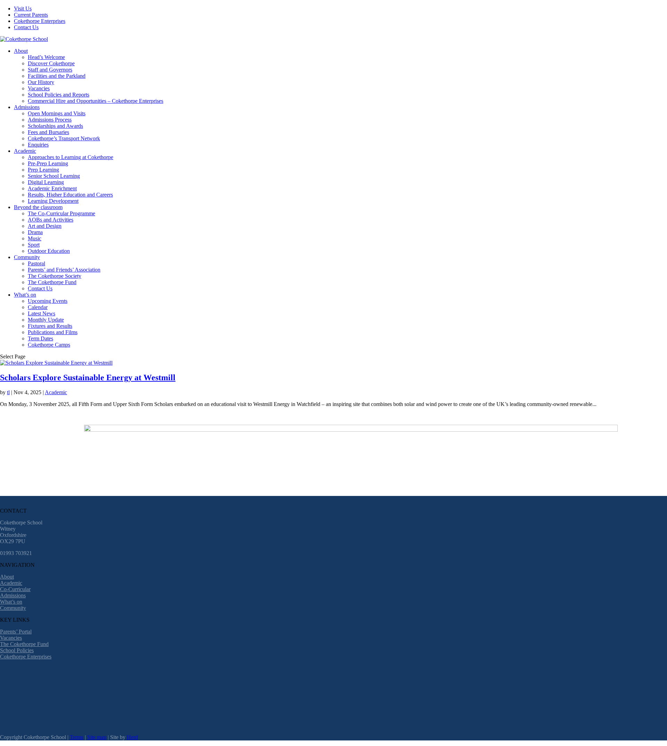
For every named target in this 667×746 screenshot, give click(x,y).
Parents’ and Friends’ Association (64, 270)
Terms (76, 737)
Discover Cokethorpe (51, 63)
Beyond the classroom (38, 207)
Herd (132, 737)
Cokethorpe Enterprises (39, 21)
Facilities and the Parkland (56, 76)
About (21, 51)
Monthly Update (46, 320)
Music (34, 238)
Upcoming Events (47, 301)
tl (8, 392)
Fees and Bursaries (48, 132)
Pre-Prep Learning (48, 163)
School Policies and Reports (58, 95)
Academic (25, 151)
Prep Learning (43, 170)
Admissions (27, 107)
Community (27, 257)
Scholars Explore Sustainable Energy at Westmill (87, 377)
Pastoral (36, 263)
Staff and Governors (50, 70)
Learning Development (53, 201)
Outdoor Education (49, 251)
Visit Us (23, 8)
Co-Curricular (15, 589)
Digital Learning (46, 182)
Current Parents (31, 15)
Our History (41, 82)
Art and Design (44, 226)
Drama (35, 232)
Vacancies (39, 88)
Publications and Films (52, 332)
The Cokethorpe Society (54, 276)
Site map (96, 737)
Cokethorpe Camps (49, 345)
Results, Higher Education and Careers (70, 195)
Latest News (41, 313)
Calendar (38, 307)
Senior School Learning (54, 176)
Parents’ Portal (16, 632)
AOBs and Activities (50, 220)
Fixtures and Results (50, 326)
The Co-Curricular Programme (61, 213)
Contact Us (26, 27)
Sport (34, 245)
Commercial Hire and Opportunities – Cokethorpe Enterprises (95, 101)
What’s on (25, 295)
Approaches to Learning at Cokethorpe (70, 157)
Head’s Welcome (46, 57)
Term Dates (40, 338)
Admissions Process (50, 120)
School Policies (17, 650)
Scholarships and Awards (55, 126)
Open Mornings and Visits (56, 113)
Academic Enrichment (52, 188)
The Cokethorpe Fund (52, 282)
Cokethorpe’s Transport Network (64, 138)
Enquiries (38, 145)
